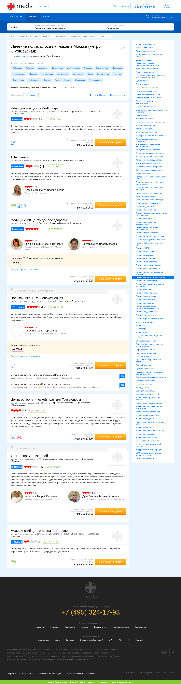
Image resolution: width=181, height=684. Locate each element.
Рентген (139, 640)
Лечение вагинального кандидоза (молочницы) (151, 214)
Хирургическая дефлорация (149, 449)
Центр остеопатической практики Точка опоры (46, 399)
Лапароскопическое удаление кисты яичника (150, 183)
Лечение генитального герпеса (150, 236)
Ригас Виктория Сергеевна (41, 330)
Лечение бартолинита (146, 210)
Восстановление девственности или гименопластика (150, 76)
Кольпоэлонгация (144, 129)
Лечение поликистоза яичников (150, 277)
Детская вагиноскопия (146, 106)
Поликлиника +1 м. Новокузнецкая (37, 298)
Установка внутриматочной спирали (148, 445)
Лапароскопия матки (145, 196)
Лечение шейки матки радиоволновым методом (148, 307)
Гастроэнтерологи (121, 627)
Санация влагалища (145, 391)
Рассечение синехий (145, 380)
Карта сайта (27, 673)
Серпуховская (63, 74)
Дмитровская (57, 68)
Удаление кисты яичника (147, 415)
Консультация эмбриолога (148, 150)
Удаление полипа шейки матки (150, 430)
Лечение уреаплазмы (146, 296)
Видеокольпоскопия (145, 72)
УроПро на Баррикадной (29, 456)
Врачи (46, 16)
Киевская (88, 68)
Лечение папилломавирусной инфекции (149, 273)
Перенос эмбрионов (145, 349)
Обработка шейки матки (147, 341)
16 (122, 376)
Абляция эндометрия (145, 44)
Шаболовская (33, 80)
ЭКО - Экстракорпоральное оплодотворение (148, 454)
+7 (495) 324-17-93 (144, 5)
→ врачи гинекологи (22, 56)
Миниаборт (141, 329)
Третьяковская (103, 74)
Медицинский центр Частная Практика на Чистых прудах (40, 384)
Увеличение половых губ (147, 394)
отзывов (17, 166)
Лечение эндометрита (146, 315)
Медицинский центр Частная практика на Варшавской (39, 375)
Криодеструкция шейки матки (149, 156)
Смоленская (78, 74)
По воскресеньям (117, 95)
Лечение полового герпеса (148, 281)
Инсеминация (142, 115)
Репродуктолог (142, 387)
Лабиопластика (143, 173)
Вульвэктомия (142, 81)
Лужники (47, 80)
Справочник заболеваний (91, 640)
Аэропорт (30, 68)
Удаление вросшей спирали (149, 403)
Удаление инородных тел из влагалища (149, 407)
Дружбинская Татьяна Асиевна (100, 496)
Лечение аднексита (145, 206)
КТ (129, 640)
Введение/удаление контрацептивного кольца (147, 64)
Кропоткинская (102, 68)
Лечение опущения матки (148, 268)
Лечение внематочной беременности (146, 223)
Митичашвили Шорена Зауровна (44, 244)
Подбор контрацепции (146, 353)
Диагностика (16, 16)
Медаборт (140, 325)
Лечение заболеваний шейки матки (149, 244)
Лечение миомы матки (146, 262)
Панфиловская (95, 80)
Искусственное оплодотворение (150, 122)
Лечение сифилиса (145, 289)
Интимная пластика (145, 118)
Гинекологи (39, 627)
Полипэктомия (142, 356)
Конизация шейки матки (147, 132)
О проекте (12, 673)
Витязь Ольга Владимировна (99, 244)
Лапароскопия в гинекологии (149, 193)
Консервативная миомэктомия (150, 135)
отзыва (16, 119)
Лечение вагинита (144, 218)
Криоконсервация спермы (148, 163)
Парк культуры (19, 74)
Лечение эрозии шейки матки (149, 318)
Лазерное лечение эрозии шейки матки (151, 178)
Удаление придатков (145, 434)
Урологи (84, 627)
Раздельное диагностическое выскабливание (149, 373)
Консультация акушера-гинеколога (147, 140)
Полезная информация (50, 673)
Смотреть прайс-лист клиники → (26, 269)
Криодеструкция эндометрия (149, 160)
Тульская (117, 74)
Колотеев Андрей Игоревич (41, 496)
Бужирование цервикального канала (149, 55)
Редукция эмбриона (145, 384)
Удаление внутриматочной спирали (148, 398)
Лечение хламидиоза (145, 299)
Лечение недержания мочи (148, 265)
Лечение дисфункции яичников (150, 239)
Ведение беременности (147, 68)
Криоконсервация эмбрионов (149, 166)
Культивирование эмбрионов (149, 170)
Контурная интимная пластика (150, 153)
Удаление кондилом (145, 418)
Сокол (90, 74)
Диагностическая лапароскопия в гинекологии (151, 111)
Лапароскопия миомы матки (149, 203)
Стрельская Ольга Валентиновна (44, 190)
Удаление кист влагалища (148, 412)
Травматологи (100, 627)
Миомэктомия (142, 332)
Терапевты (70, 627)
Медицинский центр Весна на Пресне (39, 531)
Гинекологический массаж (148, 94)
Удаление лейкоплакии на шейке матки (151, 423)
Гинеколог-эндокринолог (147, 87)
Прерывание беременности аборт (148, 361)
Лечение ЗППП (143, 248)
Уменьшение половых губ (148, 441)
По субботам (99, 95)
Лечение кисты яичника (147, 251)
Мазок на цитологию (145, 322)
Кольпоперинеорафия (146, 125)
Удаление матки (143, 427)
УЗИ (120, 640)
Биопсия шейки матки (146, 51)
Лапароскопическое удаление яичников (150, 188)
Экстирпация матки (145, 458)
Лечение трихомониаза (146, 293)
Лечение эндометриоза (146, 312)
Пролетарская (47, 74)
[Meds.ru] (90, 590)
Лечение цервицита (145, 303)
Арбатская (17, 68)
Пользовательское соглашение (80, 673)
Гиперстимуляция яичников (148, 98)
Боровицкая (43, 68)
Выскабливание (143, 84)
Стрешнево (80, 80)
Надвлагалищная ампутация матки (149, 336)
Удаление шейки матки (146, 437)
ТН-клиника (19, 157)
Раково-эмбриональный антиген (151, 377)
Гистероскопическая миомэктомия (145, 102)
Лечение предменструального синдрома (150, 285)
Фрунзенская (18, 80)
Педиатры (54, 627)
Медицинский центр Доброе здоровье (39, 220)
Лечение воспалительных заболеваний (148, 228)
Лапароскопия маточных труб (149, 199)
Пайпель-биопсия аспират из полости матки (149, 345)
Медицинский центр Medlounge (34, 108)
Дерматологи (141, 627)
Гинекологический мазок (147, 91)
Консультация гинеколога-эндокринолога (148, 145)
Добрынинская (73, 68)
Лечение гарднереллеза (147, 233)
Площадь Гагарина (63, 80)
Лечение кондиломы (145, 258)
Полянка (33, 74)
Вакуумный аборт (144, 60)
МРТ (111, 640)
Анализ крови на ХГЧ (145, 48)
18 (122, 385)
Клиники (33, 16)
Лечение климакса (144, 255)
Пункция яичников (144, 368)
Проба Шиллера (143, 365)
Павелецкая (117, 68)
